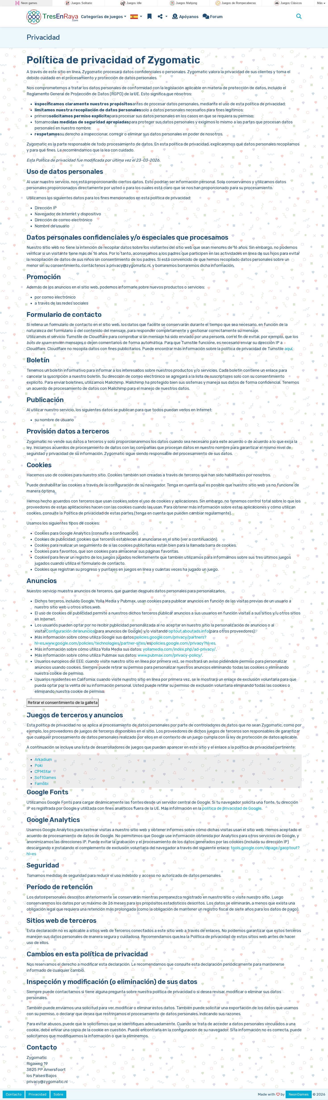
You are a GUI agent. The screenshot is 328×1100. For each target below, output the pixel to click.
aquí (288, 348)
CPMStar (43, 771)
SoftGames (45, 777)
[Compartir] (162, 17)
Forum (216, 16)
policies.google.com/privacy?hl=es (183, 643)
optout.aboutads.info (188, 631)
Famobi (41, 783)
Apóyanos (188, 16)
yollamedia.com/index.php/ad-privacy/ (179, 649)
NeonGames (299, 1094)
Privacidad (37, 1094)
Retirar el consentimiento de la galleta (63, 702)
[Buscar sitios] (299, 16)
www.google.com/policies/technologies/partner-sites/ (96, 643)
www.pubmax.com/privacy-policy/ (170, 655)
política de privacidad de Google (232, 808)
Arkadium (43, 759)
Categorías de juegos (102, 16)
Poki (39, 765)
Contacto (13, 1094)
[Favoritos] (149, 17)
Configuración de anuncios (70, 631)
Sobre (58, 1094)
